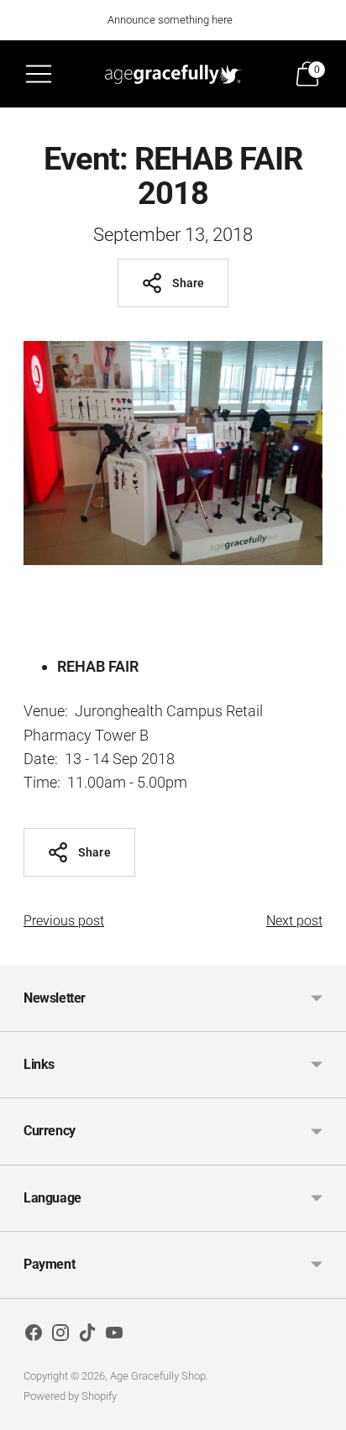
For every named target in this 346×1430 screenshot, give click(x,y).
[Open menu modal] (38, 73)
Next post (294, 921)
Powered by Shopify (70, 1396)
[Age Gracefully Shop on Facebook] (34, 1336)
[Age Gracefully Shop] (173, 73)
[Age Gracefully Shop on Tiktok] (87, 1336)
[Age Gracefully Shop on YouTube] (114, 1336)
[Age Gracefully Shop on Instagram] (60, 1336)
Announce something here (170, 19)
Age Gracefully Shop (158, 1376)
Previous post (64, 921)
